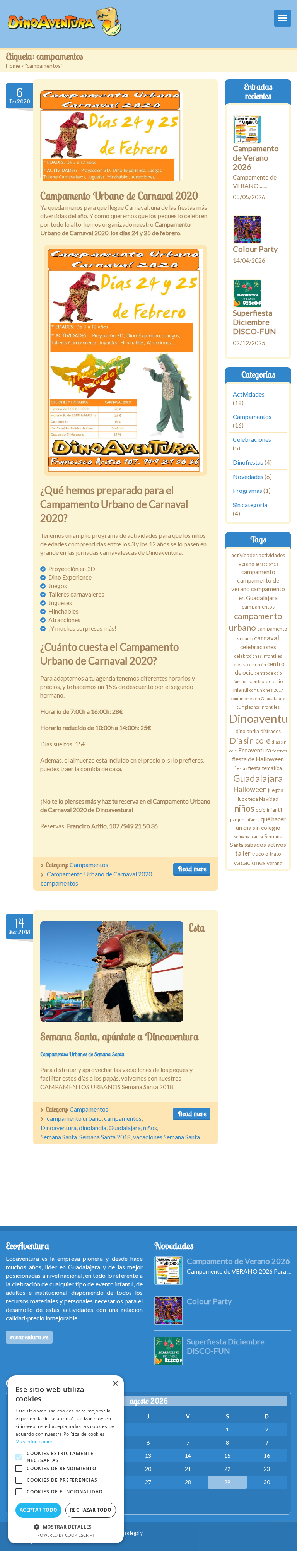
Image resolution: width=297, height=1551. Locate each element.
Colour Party (255, 248)
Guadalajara (125, 1127)
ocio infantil (269, 810)
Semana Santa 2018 (105, 1137)
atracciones (267, 563)
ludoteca (248, 799)
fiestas (240, 768)
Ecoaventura (254, 750)
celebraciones (258, 646)
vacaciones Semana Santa (166, 1137)
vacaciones (250, 862)
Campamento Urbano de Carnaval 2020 (119, 195)
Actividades (249, 394)
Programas (247, 490)
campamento (258, 571)
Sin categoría (250, 504)
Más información (34, 1441)
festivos (279, 751)
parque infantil (245, 819)
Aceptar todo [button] (39, 1510)
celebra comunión (249, 664)
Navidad (268, 799)
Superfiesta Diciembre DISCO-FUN (254, 322)
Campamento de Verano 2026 (256, 157)
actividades (244, 555)
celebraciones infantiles (258, 655)
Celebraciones (252, 439)
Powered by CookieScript (66, 1535)
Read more (192, 868)
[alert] (66, 1459)
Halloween (250, 789)
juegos (275, 790)
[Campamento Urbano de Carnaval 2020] (111, 135)
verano (275, 863)
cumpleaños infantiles (258, 707)
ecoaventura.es (29, 1336)
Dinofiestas (248, 462)
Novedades (248, 476)
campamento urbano (74, 1118)
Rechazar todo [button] (90, 1510)
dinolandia (92, 1127)
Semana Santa (59, 1137)
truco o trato (266, 854)
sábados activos (265, 844)
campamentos (59, 883)
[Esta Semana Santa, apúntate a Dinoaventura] (111, 971)
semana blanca (248, 836)
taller (243, 854)
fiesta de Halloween (258, 759)
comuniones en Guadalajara (258, 698)
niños (150, 1127)
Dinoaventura (59, 1127)
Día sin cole (250, 740)
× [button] (115, 1384)
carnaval (266, 638)
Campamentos (89, 864)
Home (13, 65)
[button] (65, 1526)
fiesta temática (265, 768)
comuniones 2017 (266, 690)
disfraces (270, 731)
